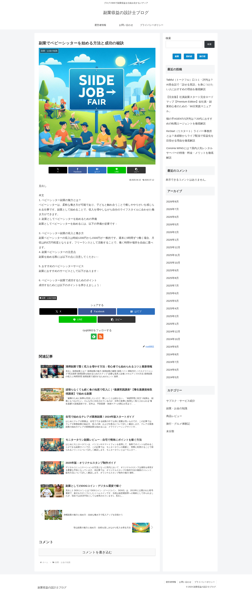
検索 (168, 38)
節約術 (189, 56)
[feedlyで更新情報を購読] (94, 336)
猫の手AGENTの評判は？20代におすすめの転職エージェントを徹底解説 (189, 121)
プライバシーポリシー (204, 582)
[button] (136, 170)
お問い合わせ (185, 582)
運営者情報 (171, 582)
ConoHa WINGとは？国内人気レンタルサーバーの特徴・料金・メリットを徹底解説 (190, 153)
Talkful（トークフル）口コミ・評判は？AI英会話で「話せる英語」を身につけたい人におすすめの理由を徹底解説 (189, 84)
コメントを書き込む (97, 552)
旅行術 (202, 56)
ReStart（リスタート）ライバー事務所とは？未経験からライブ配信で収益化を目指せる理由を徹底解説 (190, 136)
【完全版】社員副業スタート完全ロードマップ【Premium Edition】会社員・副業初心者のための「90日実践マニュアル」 (190, 104)
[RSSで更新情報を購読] (100, 336)
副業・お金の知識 (49, 298)
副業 (177, 56)
